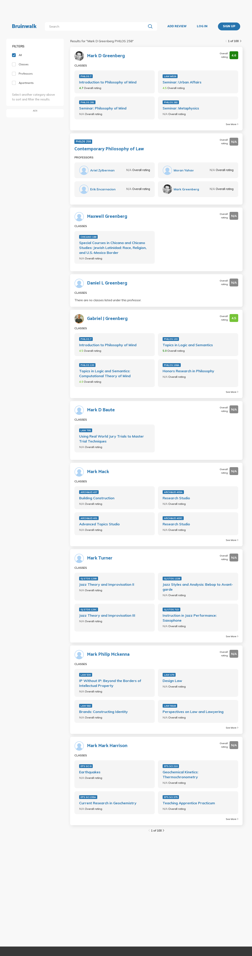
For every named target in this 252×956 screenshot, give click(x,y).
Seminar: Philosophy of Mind (102, 108)
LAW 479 (169, 674)
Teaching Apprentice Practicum (189, 803)
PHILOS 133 (171, 339)
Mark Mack (98, 471)
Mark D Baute (101, 410)
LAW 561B (170, 705)
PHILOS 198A (171, 365)
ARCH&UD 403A (173, 492)
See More (231, 124)
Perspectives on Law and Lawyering (193, 711)
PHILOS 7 (86, 76)
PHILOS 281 (87, 102)
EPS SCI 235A (88, 797)
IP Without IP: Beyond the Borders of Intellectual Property (110, 683)
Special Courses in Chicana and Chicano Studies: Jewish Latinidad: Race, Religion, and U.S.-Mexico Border (112, 247)
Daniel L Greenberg (107, 283)
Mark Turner (99, 558)
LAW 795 (86, 430)
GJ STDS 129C (89, 609)
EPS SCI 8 (86, 766)
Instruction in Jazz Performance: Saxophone (190, 618)
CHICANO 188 (88, 236)
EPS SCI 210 (171, 766)
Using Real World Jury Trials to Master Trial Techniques (111, 438)
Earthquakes (89, 772)
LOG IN (202, 26)
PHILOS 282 (171, 102)
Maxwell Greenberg (107, 216)
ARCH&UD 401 (89, 518)
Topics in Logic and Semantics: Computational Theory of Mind (105, 373)
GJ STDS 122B (172, 578)
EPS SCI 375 (171, 797)
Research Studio (176, 498)
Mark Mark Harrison (107, 745)
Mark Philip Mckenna (108, 654)
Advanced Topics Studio (99, 524)
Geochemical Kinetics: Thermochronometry (180, 774)
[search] (96, 26)
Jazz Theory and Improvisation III (107, 615)
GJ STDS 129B (89, 578)
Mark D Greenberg (106, 56)
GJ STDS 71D (171, 609)
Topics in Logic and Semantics (188, 345)
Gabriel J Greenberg (107, 318)
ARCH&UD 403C (173, 518)
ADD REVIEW (176, 26)
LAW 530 (86, 674)
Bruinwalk (24, 26)
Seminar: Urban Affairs (182, 82)
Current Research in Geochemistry (107, 803)
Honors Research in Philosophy (188, 371)
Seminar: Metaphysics (181, 108)
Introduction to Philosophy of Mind (107, 82)
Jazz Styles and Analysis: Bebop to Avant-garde (198, 587)
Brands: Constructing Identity (103, 711)
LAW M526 (170, 76)
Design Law (172, 680)
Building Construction (96, 498)
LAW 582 (86, 705)
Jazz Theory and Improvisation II (106, 584)
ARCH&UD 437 (89, 492)
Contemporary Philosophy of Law (109, 149)
